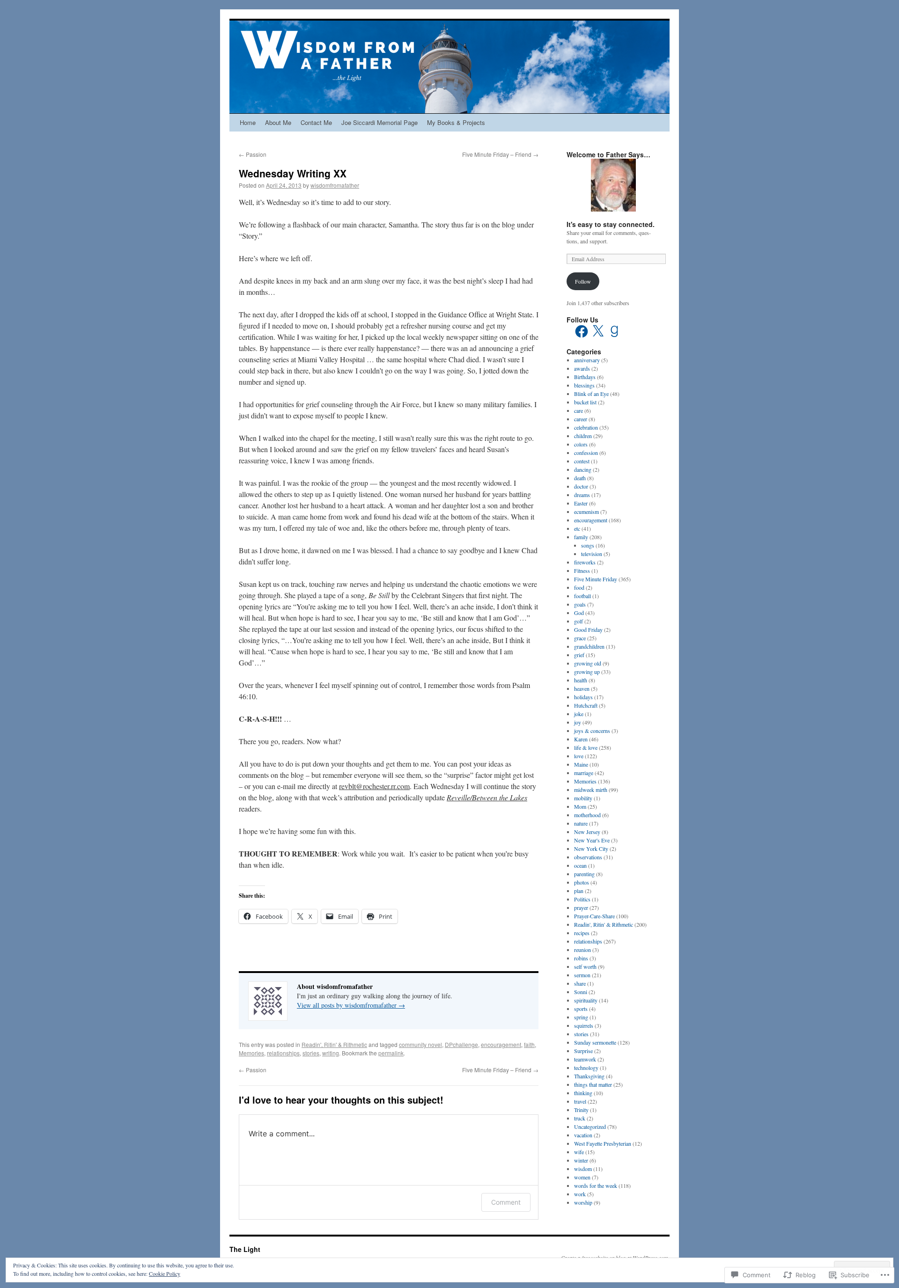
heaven (582, 688)
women (582, 1177)
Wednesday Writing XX (292, 173)
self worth (585, 966)
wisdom (583, 1168)
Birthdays (585, 377)
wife (579, 1152)
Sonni (580, 991)
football (582, 596)
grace (580, 638)
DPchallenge (461, 1044)
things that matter (593, 1084)
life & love (585, 747)
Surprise (583, 1050)
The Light (244, 1249)
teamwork (585, 1059)
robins (581, 958)
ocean (580, 865)
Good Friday (588, 629)
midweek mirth (590, 789)
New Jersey (587, 831)
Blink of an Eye (591, 393)
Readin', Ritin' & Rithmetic (334, 1044)
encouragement (501, 1044)
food (579, 587)
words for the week (595, 1185)
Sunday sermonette (595, 1042)
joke (578, 713)
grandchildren (589, 646)
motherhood (587, 815)
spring (581, 1017)
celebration (586, 427)
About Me (278, 122)
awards (582, 368)
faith (529, 1044)
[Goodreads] (614, 331)
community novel (420, 1044)
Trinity (581, 1109)
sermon (582, 975)
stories (310, 1053)
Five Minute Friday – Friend (500, 154)
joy (577, 722)
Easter (581, 503)
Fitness (582, 570)
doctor (581, 486)
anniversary (587, 360)
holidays (583, 697)
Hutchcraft (585, 705)
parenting (584, 874)
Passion (252, 154)
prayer (581, 907)
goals (580, 604)
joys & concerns (592, 730)
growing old (587, 663)
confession (586, 452)
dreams (582, 494)
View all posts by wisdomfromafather (351, 1005)
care (578, 410)
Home (248, 122)
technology (586, 1067)
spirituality (585, 1000)
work (580, 1194)
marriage (583, 772)
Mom (580, 806)
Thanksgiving (589, 1076)
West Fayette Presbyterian (602, 1143)
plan (578, 890)
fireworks (585, 562)
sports (581, 1008)
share (580, 983)
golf (578, 621)
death (580, 478)
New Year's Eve (592, 840)
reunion (582, 949)
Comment (506, 1202)
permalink (391, 1053)
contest (582, 461)
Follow (583, 281)
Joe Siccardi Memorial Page (379, 122)
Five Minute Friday (595, 579)
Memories (251, 1053)
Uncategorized (590, 1126)
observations (588, 857)
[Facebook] (581, 331)
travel (580, 1101)
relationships (283, 1053)
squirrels (583, 1025)
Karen (581, 739)
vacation (583, 1135)
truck (579, 1118)
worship (583, 1202)
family (581, 537)
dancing (582, 469)
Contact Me (316, 122)
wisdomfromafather (334, 185)
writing (330, 1053)
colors (581, 444)
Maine (581, 764)
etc (577, 528)
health (580, 680)
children (583, 435)
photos (581, 882)
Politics (582, 899)
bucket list (585, 402)
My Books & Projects (456, 122)
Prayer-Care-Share (594, 916)
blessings (584, 385)
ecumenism (586, 511)
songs (587, 545)
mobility (583, 798)
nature (581, 823)
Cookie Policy (164, 1273)
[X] (597, 331)
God (579, 612)
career (580, 419)
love (578, 756)
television (591, 553)
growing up (587, 671)
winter (581, 1160)
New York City (591, 848)
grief (579, 655)
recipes (582, 933)
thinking (583, 1093)
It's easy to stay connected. (611, 224)
